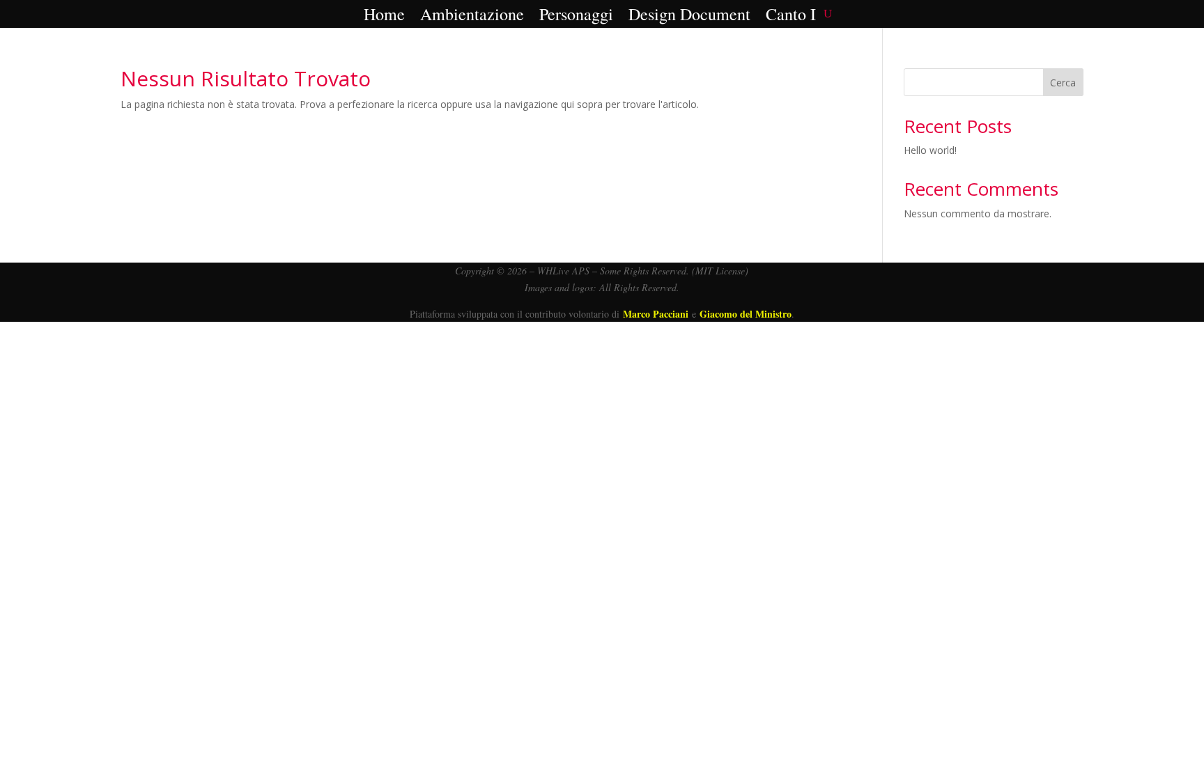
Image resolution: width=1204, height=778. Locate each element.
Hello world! (930, 150)
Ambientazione (472, 15)
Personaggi (576, 15)
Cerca (1063, 82)
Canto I (791, 15)
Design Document (689, 15)
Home (384, 15)
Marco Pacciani (655, 313)
